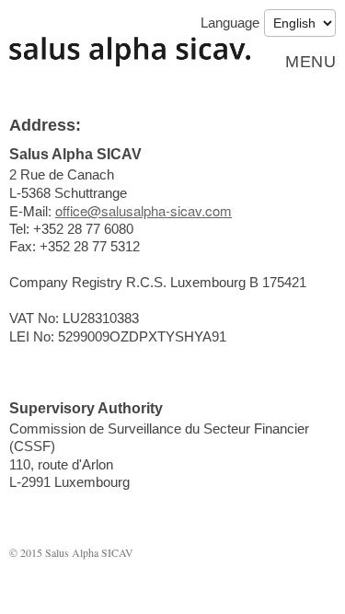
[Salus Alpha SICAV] (130, 52)
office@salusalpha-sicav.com (143, 210)
